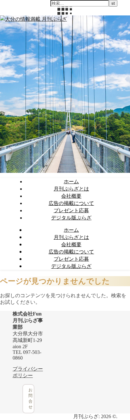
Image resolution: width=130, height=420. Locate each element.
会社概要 (71, 195)
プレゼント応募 (71, 210)
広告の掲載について (71, 203)
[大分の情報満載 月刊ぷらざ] (33, 18)
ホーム (71, 181)
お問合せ (30, 398)
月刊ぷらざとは (71, 188)
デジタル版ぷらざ (71, 217)
